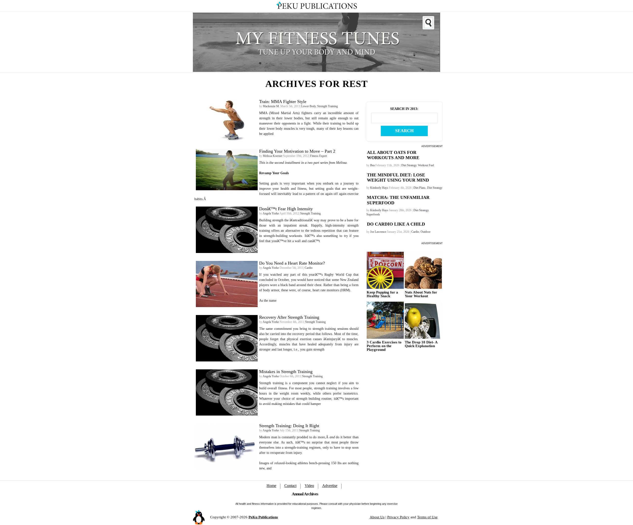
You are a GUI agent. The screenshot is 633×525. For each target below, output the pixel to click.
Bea (372, 165)
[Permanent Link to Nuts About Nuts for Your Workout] (423, 270)
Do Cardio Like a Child (396, 224)
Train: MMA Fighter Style (282, 101)
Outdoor (425, 231)
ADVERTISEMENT (432, 146)
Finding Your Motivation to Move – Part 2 (297, 151)
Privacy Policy (398, 517)
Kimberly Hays (379, 187)
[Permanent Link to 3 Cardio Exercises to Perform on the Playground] (385, 320)
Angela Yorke (271, 213)
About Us (377, 517)
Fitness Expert (318, 156)
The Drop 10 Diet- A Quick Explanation (421, 344)
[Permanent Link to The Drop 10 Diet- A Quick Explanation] (423, 320)
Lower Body (308, 106)
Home (271, 485)
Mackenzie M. (271, 106)
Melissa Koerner (272, 156)
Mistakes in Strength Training (286, 371)
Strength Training (327, 106)
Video (309, 485)
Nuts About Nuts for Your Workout (421, 294)
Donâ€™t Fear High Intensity (286, 208)
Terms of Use (427, 517)
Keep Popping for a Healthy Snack (382, 294)
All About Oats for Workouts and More (393, 155)
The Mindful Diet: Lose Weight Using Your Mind (398, 177)
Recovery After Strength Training (289, 317)
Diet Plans (419, 187)
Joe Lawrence (378, 231)
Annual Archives (305, 494)
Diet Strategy (408, 165)
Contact (290, 485)
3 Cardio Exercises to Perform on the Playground (384, 346)
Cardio (415, 231)
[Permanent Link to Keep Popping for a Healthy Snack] (385, 270)
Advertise (329, 485)
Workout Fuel (426, 165)
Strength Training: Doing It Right (289, 425)
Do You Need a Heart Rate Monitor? (292, 263)
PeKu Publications (263, 517)
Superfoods (373, 214)
